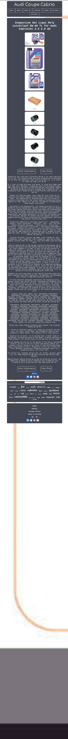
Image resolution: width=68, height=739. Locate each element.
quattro (45, 391)
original (11, 394)
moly (45, 394)
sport (27, 387)
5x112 (56, 393)
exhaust (57, 387)
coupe (12, 386)
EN (32, 417)
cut (22, 393)
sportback (54, 390)
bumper (39, 394)
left (35, 394)
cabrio (23, 390)
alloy (48, 387)
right (38, 397)
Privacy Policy (34, 411)
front (11, 397)
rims (58, 397)
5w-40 (34, 399)
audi (33, 386)
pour (43, 397)
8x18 (16, 391)
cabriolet (32, 390)
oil (15, 394)
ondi (50, 394)
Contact (34, 409)
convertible (21, 396)
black (40, 391)
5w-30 (27, 394)
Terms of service (34, 414)
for (23, 386)
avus (53, 387)
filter (12, 391)
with (18, 387)
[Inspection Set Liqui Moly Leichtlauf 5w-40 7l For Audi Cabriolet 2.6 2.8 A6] (34, 39)
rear (18, 394)
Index (35, 406)
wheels (41, 387)
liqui (31, 394)
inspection (51, 397)
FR (36, 417)
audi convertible (32, 397)
